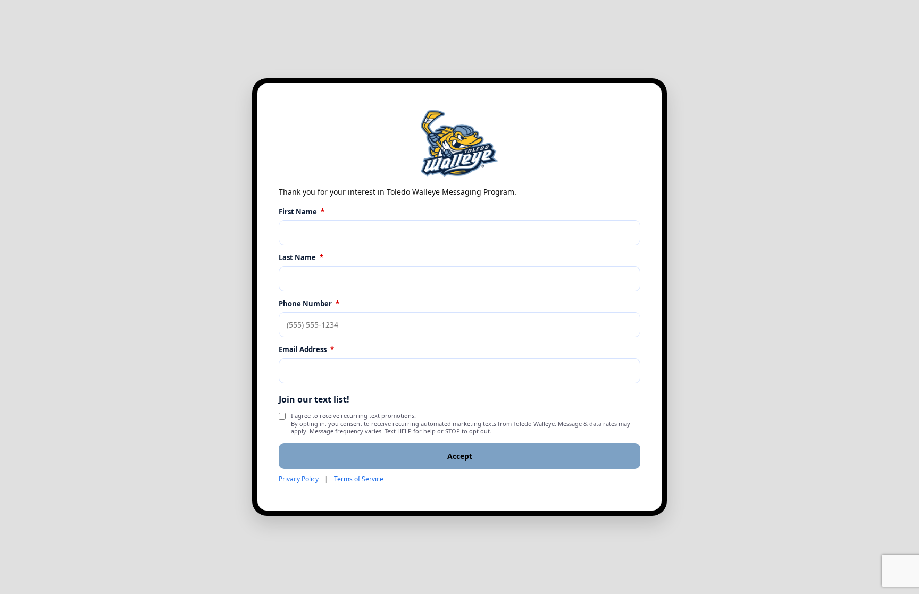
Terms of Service (358, 478)
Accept (459, 456)
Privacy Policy (299, 478)
